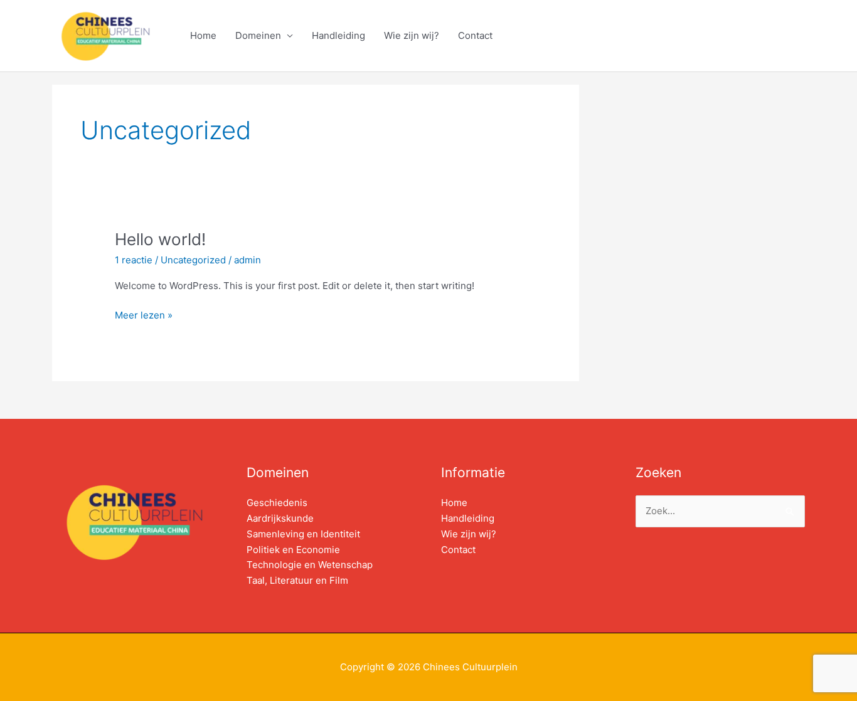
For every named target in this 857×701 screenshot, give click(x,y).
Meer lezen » (144, 314)
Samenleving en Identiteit (303, 534)
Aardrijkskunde (280, 518)
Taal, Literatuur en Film (297, 580)
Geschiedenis (277, 503)
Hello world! (160, 239)
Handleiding (338, 35)
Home (203, 35)
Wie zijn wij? (411, 35)
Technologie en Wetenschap (310, 565)
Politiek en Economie (293, 550)
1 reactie (133, 260)
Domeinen (258, 35)
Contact (475, 35)
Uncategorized (193, 260)
